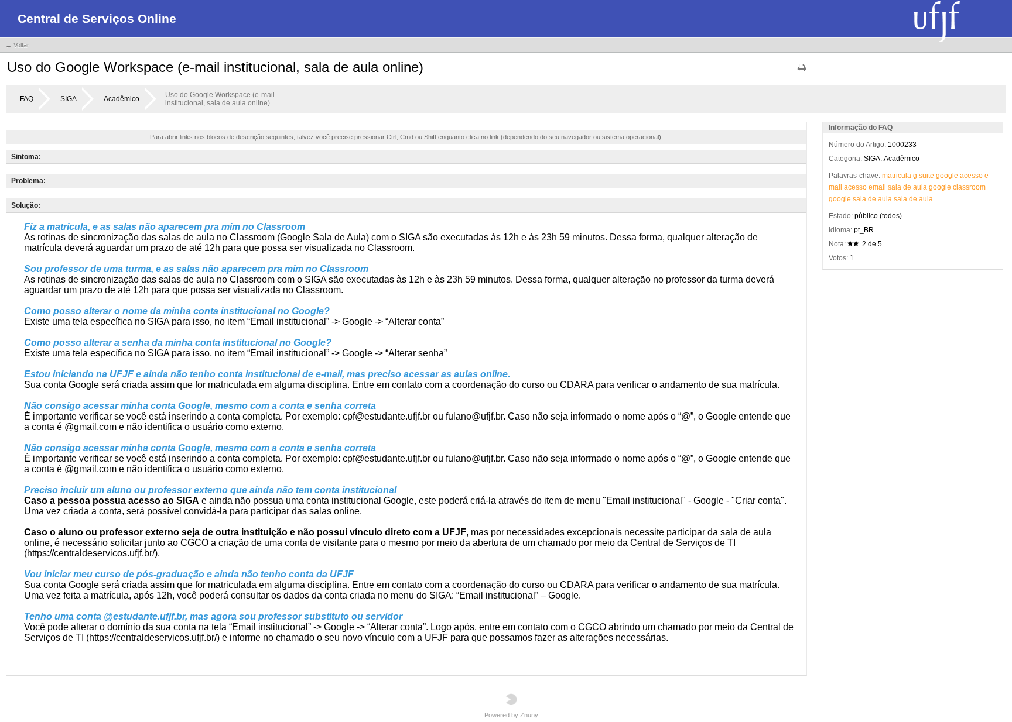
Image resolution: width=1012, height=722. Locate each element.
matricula (896, 175)
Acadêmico (121, 99)
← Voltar (17, 45)
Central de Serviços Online (97, 18)
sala (894, 187)
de (907, 187)
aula (920, 187)
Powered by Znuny (511, 714)
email (877, 187)
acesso (971, 175)
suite (926, 175)
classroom (969, 187)
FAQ (26, 99)
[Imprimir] (802, 72)
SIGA (68, 99)
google (947, 175)
